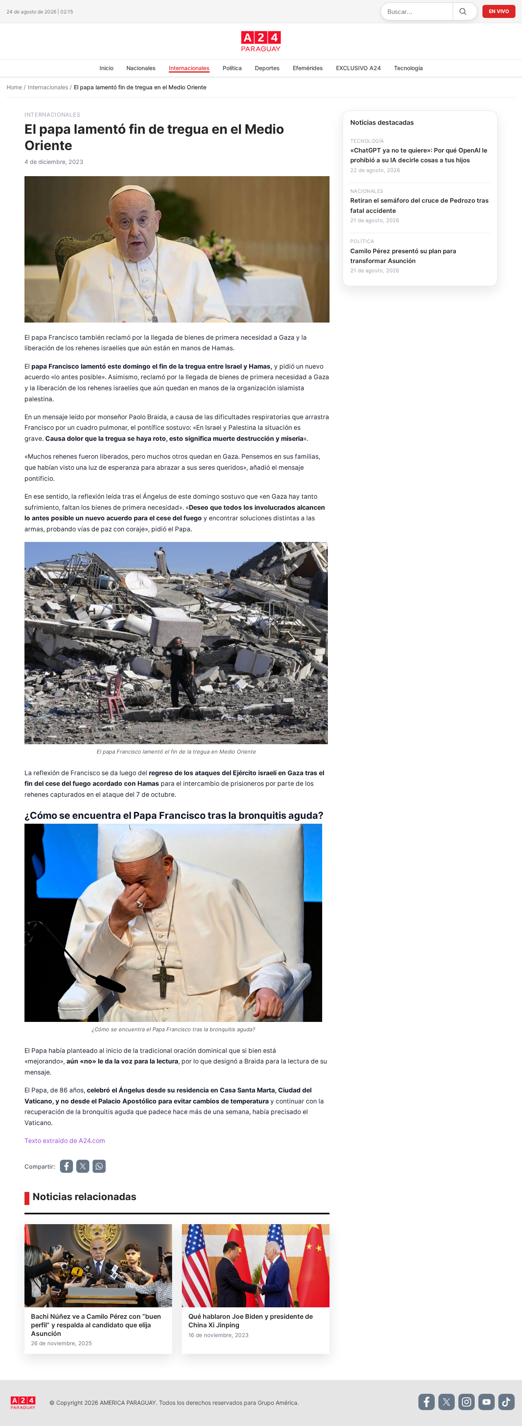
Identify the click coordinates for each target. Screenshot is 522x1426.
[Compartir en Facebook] (66, 1166)
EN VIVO (499, 11)
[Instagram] (467, 1402)
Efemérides (308, 67)
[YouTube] (486, 1402)
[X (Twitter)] (447, 1402)
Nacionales (141, 67)
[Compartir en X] (82, 1166)
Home (15, 87)
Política (232, 67)
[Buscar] (462, 11)
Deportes (267, 67)
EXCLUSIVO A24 (358, 67)
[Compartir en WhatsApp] (99, 1166)
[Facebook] (427, 1402)
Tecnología (408, 67)
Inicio (106, 67)
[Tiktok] (506, 1402)
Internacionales (189, 67)
